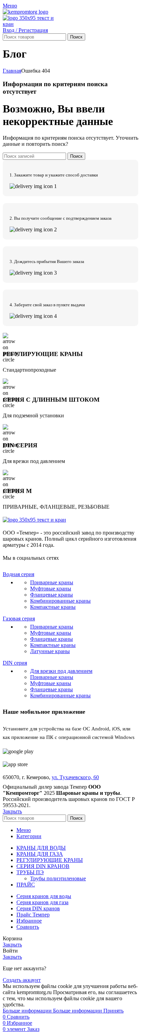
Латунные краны (50, 651)
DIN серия (15, 663)
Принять (113, 1011)
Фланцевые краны (51, 595)
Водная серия (18, 574)
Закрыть (12, 811)
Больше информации (52, 1011)
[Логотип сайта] (25, 12)
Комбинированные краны (60, 601)
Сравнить (27, 927)
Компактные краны (53, 607)
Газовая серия (19, 618)
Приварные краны (51, 582)
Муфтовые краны (50, 588)
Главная (12, 71)
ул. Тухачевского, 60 (75, 777)
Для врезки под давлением (61, 671)
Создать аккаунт (22, 980)
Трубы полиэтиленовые (58, 878)
